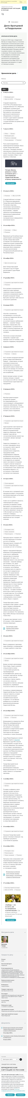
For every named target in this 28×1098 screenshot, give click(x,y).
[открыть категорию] (21, 1059)
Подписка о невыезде (10, 138)
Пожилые (17, 99)
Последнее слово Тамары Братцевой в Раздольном (12, 628)
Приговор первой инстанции (12, 887)
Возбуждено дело (9, 97)
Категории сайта (7, 1059)
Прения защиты (9, 534)
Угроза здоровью (9, 140)
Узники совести (14, 21)
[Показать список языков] (21, 1)
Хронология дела (8, 73)
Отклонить (20, 1095)
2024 (4, 89)
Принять (10, 1095)
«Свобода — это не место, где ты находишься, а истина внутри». (13, 910)
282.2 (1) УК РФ (9, 99)
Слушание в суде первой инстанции (14, 282)
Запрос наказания (9, 531)
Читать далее (10, 183)
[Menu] (24, 8)
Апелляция (7, 230)
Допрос (13, 133)
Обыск (6, 133)
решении (17, 740)
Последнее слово (9, 529)
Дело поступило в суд (10, 263)
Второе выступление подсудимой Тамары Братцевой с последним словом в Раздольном (14, 874)
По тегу (5, 83)
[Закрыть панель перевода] (25, 2)
